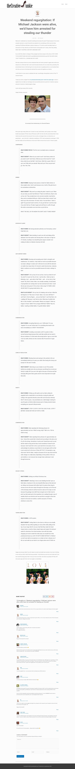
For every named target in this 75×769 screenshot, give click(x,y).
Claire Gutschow (23, 656)
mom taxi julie (22, 635)
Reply (57, 611)
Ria (20, 699)
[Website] (52, 752)
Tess (21, 667)
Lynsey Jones (22, 712)
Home (63, 4)
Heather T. (22, 605)
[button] (44, 596)
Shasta (21, 722)
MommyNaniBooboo (23, 624)
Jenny (21, 676)
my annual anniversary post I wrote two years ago (41, 79)
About (66, 4)
